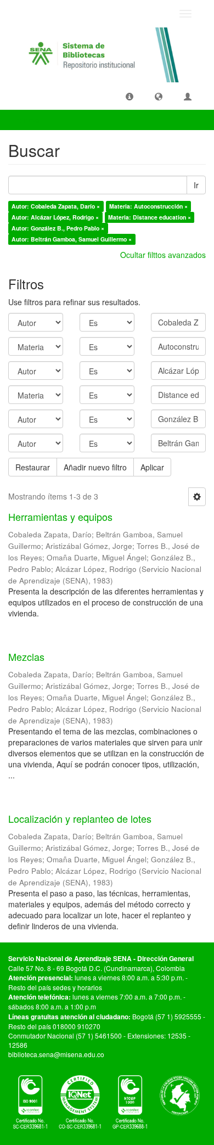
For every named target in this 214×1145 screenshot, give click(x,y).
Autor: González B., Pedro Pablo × (58, 228)
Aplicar (152, 467)
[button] (129, 96)
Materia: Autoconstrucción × (148, 206)
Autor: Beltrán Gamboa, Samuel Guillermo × (72, 239)
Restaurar (32, 467)
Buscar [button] (29, 119)
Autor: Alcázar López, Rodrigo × (55, 217)
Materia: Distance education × (149, 217)
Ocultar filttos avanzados (163, 254)
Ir (196, 184)
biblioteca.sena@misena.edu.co (56, 1054)
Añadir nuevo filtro (95, 467)
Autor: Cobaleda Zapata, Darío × (56, 206)
